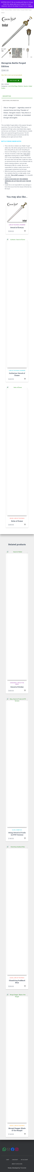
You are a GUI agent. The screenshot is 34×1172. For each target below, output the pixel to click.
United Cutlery (16, 9)
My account (24, 1159)
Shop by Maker (8, 9)
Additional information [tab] (11, 100)
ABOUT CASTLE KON (17, 1164)
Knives (11, 1125)
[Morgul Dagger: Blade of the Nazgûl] (17, 1058)
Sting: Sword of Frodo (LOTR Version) (17, 834)
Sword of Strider (17, 687)
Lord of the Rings (13, 86)
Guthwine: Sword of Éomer (17, 374)
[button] (29, 18)
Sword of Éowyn (17, 227)
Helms (11, 518)
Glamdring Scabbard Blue (17, 981)
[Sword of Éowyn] (17, 212)
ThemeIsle (23, 1168)
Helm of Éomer (17, 521)
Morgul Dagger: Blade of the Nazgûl (17, 1129)
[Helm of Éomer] (17, 451)
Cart (7, 1159)
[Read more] (25, 690)
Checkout (15, 1159)
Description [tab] (7, 96)
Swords (26, 86)
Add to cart (13, 80)
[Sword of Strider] (17, 615)
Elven (14, 830)
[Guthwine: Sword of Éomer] (17, 303)
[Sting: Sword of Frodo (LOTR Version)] (17, 762)
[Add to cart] (25, 231)
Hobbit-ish (19, 830)
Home (2, 9)
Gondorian (13, 682)
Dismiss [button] (30, 6)
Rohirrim (20, 86)
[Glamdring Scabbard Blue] (17, 910)
